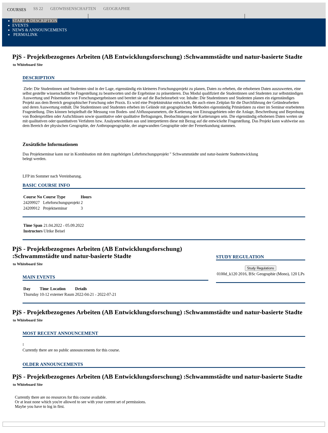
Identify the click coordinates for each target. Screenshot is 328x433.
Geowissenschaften (73, 8)
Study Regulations (260, 268)
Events (20, 25)
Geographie (116, 8)
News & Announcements (39, 30)
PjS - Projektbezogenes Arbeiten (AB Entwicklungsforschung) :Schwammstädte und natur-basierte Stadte (97, 255)
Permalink (25, 34)
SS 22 (38, 8)
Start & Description (34, 20)
